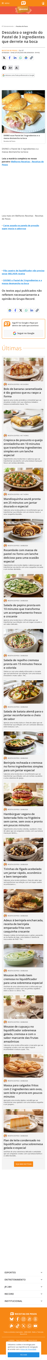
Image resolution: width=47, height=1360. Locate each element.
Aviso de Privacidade (28, 1349)
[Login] (43, 3)
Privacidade (32, 1340)
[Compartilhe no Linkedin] (15, 57)
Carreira (11, 1340)
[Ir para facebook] (17, 1319)
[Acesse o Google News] (26, 57)
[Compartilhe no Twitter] (4, 57)
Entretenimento (15, 1279)
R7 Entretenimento (8, 26)
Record (9, 1293)
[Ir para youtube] (35, 1325)
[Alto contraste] (4, 67)
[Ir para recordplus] (11, 1325)
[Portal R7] (23, 3)
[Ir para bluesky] (11, 1319)
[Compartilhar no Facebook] (9, 57)
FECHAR (23, 1355)
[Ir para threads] (35, 1319)
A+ (10, 68)
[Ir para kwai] (29, 1319)
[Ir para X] (23, 1325)
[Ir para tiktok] (17, 1325)
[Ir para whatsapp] (29, 1325)
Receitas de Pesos (22, 26)
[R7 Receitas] (23, 10)
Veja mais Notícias (23, 1164)
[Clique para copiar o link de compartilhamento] (31, 57)
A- (17, 68)
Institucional (13, 1301)
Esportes (10, 1272)
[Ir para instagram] (23, 1319)
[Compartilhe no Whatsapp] (20, 57)
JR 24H (8, 1286)
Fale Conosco (21, 1340)
